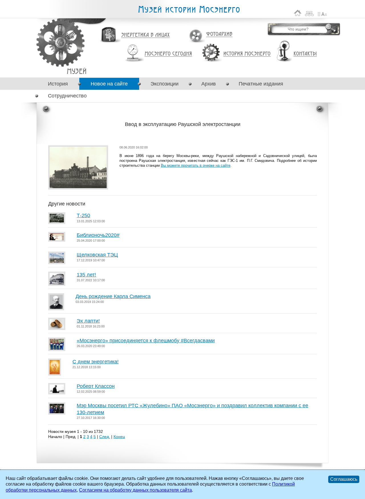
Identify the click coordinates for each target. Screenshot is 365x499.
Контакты (305, 54)
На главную (297, 13)
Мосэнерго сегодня (168, 54)
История (58, 84)
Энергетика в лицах (145, 35)
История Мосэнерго (247, 54)
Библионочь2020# (98, 235)
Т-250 (83, 215)
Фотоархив (219, 34)
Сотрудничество (67, 96)
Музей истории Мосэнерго (189, 9)
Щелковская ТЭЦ (97, 255)
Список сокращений (322, 13)
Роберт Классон (96, 386)
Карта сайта (309, 13)
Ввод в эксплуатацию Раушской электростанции (76, 71)
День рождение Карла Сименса (113, 296)
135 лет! (86, 275)
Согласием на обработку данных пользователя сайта (135, 490)
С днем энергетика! (95, 361)
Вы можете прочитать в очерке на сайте (195, 165)
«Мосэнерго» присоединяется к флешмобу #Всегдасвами (146, 340)
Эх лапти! (88, 321)
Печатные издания (261, 84)
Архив (208, 84)
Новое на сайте (109, 84)
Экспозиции (165, 84)
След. (104, 436)
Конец (119, 436)
